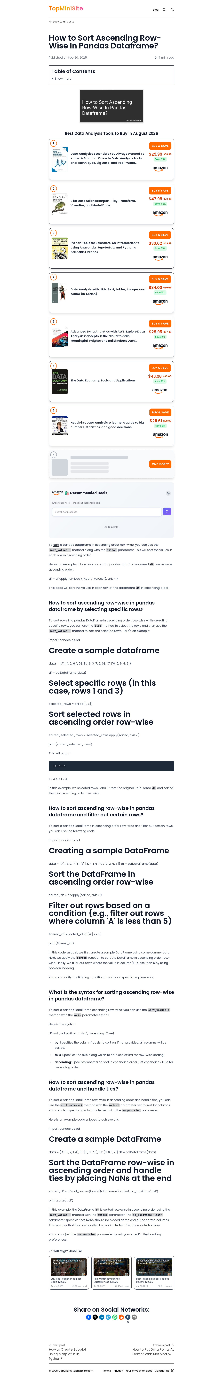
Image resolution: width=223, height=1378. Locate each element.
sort (56, 545)
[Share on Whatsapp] (114, 1317)
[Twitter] (172, 1371)
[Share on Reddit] (121, 1317)
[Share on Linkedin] (101, 1317)
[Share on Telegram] (108, 1317)
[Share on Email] (134, 1317)
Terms (107, 1371)
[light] (172, 10)
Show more (63, 79)
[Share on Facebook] (88, 1317)
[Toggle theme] (168, 493)
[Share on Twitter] (95, 1317)
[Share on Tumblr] (127, 1317)
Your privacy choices (139, 1371)
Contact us (162, 1371)
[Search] (164, 10)
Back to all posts (63, 21)
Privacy (118, 1371)
